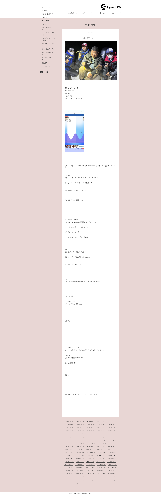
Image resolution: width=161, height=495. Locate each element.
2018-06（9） (101, 480)
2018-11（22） (101, 476)
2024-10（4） (90, 434)
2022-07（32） (112, 449)
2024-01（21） (80, 440)
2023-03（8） (80, 446)
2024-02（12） (70, 440)
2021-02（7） (80, 461)
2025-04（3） (80, 430)
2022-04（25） (91, 452)
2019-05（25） (91, 473)
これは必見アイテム (48, 49)
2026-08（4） (70, 421)
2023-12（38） (91, 440)
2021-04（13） (112, 458)
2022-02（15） (113, 452)
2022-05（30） (80, 452)
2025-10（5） (70, 427)
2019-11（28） (80, 470)
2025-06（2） (111, 427)
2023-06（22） (102, 443)
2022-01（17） (70, 455)
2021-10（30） (101, 455)
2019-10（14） (91, 470)
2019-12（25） (70, 470)
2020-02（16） (101, 467)
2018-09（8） (70, 480)
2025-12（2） (101, 424)
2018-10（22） (111, 476)
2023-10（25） (112, 440)
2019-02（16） (70, 476)
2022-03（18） (102, 452)
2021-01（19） (90, 461)
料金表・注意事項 (47, 14)
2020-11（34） (112, 461)
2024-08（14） (111, 434)
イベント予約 (46, 66)
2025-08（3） (91, 427)
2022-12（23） (112, 446)
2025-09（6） (80, 427)
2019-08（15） (112, 470)
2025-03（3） (91, 430)
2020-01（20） (112, 467)
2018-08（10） (81, 480)
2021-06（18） (91, 458)
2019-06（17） (80, 473)
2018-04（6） (76, 483)
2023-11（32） (101, 440)
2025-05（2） (70, 430)
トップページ (46, 7)
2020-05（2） (69, 467)
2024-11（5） (80, 434)
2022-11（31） (69, 449)
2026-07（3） (80, 421)
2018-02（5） (96, 483)
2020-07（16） (102, 464)
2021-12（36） (80, 455)
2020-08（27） (91, 464)
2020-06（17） (113, 464)
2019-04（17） (101, 473)
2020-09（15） (80, 464)
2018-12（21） (91, 476)
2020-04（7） (80, 467)
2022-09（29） (90, 449)
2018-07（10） (91, 480)
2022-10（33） (79, 449)
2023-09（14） (69, 443)
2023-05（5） (113, 443)
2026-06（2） (91, 421)
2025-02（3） (101, 430)
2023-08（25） (80, 443)
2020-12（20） (101, 461)
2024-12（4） (70, 434)
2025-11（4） (111, 424)
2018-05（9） (111, 480)
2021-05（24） (102, 458)
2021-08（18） (69, 458)
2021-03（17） (70, 461)
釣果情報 (44, 10)
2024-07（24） (69, 437)
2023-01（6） (101, 446)
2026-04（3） (111, 421)
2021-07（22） (80, 458)
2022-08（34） (101, 449)
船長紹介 (44, 63)
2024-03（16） (113, 437)
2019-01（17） (80, 476)
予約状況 (44, 17)
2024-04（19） (102, 437)
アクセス (44, 24)
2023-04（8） (70, 446)
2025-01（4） (111, 430)
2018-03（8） (86, 483)
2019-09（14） (101, 470)
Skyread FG (77, 493)
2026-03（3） (71, 424)
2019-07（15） (70, 473)
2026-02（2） (81, 424)
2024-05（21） (91, 437)
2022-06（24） (69, 452)
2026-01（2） (91, 424)
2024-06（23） (80, 437)
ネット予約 (45, 21)
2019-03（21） (112, 473)
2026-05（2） (101, 421)
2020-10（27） (69, 464)
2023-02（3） (91, 446)
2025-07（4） (101, 427)
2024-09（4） (100, 434)
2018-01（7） (106, 483)
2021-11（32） (90, 455)
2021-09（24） (112, 455)
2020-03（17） (90, 467)
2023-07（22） (91, 443)
